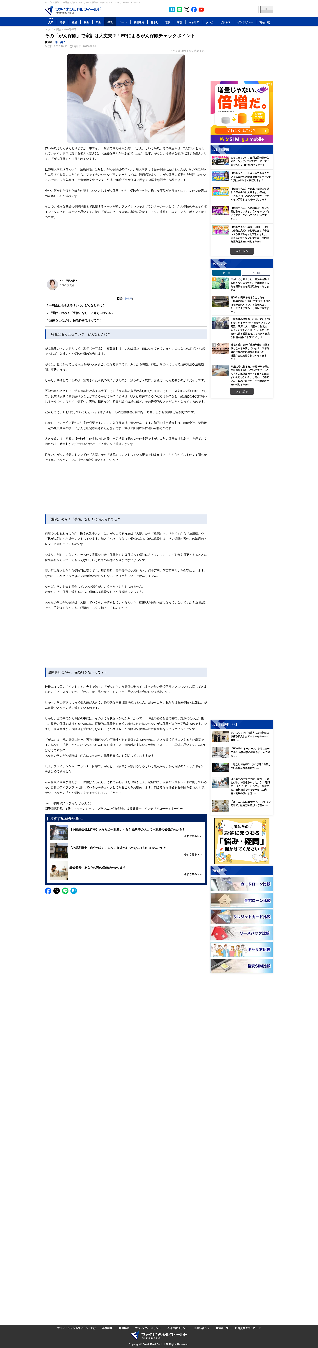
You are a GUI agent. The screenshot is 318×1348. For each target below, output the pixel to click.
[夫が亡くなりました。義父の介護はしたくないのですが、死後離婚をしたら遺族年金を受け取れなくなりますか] (220, 283)
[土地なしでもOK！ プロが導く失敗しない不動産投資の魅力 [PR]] (242, 771)
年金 (98, 22)
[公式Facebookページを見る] (194, 9)
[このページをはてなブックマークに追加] (172, 9)
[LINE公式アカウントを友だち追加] (179, 9)
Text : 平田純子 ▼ (69, 281)
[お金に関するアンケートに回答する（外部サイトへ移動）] (242, 841)
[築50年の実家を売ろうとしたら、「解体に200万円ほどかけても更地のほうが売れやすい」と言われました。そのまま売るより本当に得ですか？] (220, 301)
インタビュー (245, 22)
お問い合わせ (202, 1328)
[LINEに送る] (65, 891)
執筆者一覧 (222, 1328)
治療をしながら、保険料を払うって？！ (74, 320)
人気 (50, 22)
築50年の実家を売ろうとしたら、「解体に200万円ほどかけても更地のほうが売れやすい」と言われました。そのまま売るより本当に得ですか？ (251, 304)
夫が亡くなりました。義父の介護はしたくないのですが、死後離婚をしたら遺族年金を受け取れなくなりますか (250, 284)
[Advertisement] (126, 248)
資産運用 (139, 22)
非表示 (128, 298)
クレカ (210, 22)
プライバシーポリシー (148, 1328)
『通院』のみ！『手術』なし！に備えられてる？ (80, 312)
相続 (74, 22)
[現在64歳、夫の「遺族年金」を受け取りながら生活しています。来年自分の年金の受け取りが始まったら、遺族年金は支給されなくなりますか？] (220, 348)
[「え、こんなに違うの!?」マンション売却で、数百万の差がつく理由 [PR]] (242, 811)
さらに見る (242, 251)
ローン (123, 22)
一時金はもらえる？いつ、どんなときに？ (76, 305)
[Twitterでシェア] (56, 891)
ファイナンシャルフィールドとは (76, 1328)
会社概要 (107, 1328)
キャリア (194, 22)
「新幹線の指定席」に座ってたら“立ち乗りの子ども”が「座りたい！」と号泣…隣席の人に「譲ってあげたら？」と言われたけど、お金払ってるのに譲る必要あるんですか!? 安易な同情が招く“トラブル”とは (250, 328)
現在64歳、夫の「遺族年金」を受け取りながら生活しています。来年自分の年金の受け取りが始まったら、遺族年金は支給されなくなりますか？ (250, 351)
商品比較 (264, 22)
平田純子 (60, 42)
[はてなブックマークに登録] (73, 891)
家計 (179, 22)
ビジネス (225, 22)
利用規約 (124, 1328)
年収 (62, 22)
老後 (167, 22)
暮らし (154, 22)
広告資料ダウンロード (248, 1328)
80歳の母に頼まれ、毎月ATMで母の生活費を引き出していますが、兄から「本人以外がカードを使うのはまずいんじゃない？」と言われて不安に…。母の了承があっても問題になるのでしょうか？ (250, 375)
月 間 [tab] (256, 273)
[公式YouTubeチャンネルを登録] (201, 9)
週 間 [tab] (226, 273)
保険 (110, 22)
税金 (86, 22)
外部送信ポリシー (177, 1328)
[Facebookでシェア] (48, 891)
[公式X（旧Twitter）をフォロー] (186, 9)
